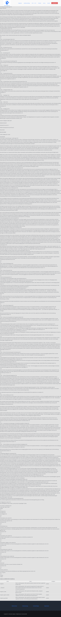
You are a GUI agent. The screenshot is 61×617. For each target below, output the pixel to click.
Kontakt (48, 3)
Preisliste (39, 3)
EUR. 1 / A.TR (34, 3)
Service (44, 3)
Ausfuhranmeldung (27, 3)
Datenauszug (25, 605)
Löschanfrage (36, 605)
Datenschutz (14, 605)
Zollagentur (20, 3)
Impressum (46, 605)
